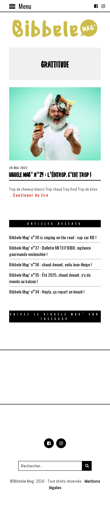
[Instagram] (103, 6)
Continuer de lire (31, 195)
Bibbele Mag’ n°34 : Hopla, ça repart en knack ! (46, 291)
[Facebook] (96, 6)
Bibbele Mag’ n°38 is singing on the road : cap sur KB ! (52, 237)
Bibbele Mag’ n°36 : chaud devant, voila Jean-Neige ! (50, 264)
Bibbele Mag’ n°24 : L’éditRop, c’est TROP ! (50, 174)
